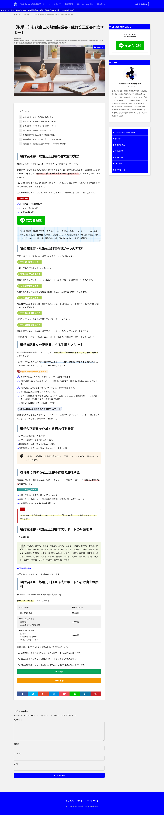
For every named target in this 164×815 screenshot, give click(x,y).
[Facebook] (22, 694)
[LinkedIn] (85, 694)
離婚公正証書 (20, 43)
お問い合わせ (101, 4)
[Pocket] (64, 694)
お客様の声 (80, 4)
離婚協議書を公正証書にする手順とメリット (38, 126)
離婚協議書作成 (38, 43)
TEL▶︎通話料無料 (140, 4)
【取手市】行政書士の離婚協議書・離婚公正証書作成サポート (53, 14)
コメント (18, 720)
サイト (16, 764)
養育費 (64, 43)
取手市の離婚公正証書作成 (29, 41)
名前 (16, 744)
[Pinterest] (96, 694)
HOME (18, 14)
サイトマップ (93, 801)
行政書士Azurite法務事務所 (30, 4)
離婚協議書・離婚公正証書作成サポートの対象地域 (40, 139)
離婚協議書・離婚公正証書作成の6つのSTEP (38, 122)
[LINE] (75, 694)
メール (17, 754)
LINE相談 (89, 4)
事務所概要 (69, 4)
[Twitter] (33, 694)
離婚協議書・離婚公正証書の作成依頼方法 (37, 117)
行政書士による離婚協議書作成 (70, 41)
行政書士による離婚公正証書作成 (49, 41)
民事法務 (26, 14)
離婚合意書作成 (56, 43)
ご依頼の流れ (57, 4)
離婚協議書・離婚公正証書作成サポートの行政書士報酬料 (43, 144)
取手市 (17, 41)
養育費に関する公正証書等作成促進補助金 (37, 135)
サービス (46, 4)
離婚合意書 (47, 43)
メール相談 (59, 680)
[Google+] (43, 694)
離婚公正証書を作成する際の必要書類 (35, 130)
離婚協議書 (28, 43)
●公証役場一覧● (24, 568)
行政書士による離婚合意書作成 (91, 41)
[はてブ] (54, 694)
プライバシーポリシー (75, 801)
